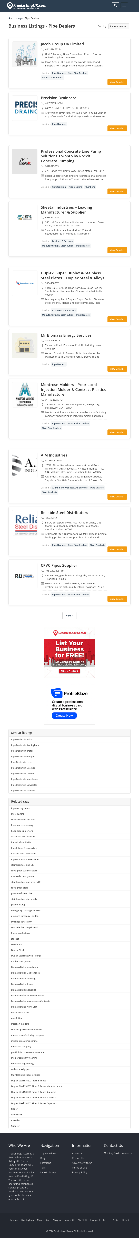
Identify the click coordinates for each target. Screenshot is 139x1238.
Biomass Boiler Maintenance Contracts (30, 1001)
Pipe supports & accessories (25, 859)
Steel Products (49, 492)
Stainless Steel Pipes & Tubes (25, 1074)
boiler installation (20, 1012)
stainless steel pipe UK (22, 864)
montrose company (21, 1046)
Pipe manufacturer (20, 933)
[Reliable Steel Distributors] (24, 522)
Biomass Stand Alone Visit (24, 1006)
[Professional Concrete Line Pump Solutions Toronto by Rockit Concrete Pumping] (24, 161)
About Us (77, 1153)
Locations (45, 1162)
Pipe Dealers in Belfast (22, 739)
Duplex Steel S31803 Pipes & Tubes (28, 1080)
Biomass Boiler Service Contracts (27, 995)
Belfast (125, 1220)
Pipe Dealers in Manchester (24, 779)
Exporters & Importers (64, 310)
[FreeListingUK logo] (26, 6)
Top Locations (48, 1153)
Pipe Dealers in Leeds (21, 762)
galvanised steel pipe (21, 893)
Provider (15, 1120)
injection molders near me (24, 1040)
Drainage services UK (21, 921)
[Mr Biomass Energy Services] (24, 345)
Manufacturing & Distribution (57, 245)
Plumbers (90, 186)
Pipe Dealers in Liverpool (23, 767)
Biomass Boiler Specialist (23, 989)
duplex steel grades (21, 961)
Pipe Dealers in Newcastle (24, 784)
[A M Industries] (24, 465)
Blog (42, 1158)
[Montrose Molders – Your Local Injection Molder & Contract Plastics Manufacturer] (24, 394)
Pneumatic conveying (22, 825)
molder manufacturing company (27, 1035)
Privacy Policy (79, 1172)
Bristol (116, 1220)
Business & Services (62, 241)
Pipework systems (20, 808)
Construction (59, 186)
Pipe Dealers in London (22, 773)
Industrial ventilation (21, 842)
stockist (15, 938)
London (14, 1220)
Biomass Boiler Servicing (23, 978)
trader (14, 1108)
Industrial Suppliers (52, 77)
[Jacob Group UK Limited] (24, 54)
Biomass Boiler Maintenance (25, 972)
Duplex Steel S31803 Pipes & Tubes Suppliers (33, 1091)
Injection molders (20, 1023)
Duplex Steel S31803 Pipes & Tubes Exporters (33, 1103)
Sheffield (82, 1220)
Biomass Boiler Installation (24, 966)
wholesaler (16, 1114)
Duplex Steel (17, 950)
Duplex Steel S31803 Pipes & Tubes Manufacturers (36, 1086)
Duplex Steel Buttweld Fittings (26, 955)
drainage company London (24, 915)
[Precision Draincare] (24, 108)
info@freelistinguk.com (120, 1153)
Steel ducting (17, 813)
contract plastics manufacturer (26, 1029)
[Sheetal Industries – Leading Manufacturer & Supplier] (24, 217)
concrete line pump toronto (25, 927)
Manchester (43, 1220)
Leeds (106, 1220)
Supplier (15, 1125)
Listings (18, 18)
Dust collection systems (23, 819)
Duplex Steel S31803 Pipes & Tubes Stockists (33, 1097)
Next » (69, 615)
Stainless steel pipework (23, 836)
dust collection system (22, 876)
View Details (117, 82)
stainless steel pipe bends (24, 899)
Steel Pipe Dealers (77, 73)
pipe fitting (16, 1018)
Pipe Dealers (58, 73)
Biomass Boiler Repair (22, 984)
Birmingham (27, 1220)
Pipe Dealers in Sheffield (23, 790)
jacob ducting (18, 904)
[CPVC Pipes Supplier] (24, 575)
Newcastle (69, 1220)
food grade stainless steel (24, 870)
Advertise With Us (82, 1162)
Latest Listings (48, 1172)
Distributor (16, 944)
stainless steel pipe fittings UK (26, 881)
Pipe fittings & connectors (24, 847)
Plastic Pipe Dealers (78, 423)
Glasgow (57, 1220)
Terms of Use (79, 1167)
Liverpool (95, 1220)
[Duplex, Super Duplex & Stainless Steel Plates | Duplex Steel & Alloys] (24, 283)
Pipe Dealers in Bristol (22, 750)
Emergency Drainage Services (26, 910)
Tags (43, 1167)
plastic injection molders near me (27, 1052)
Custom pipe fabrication (23, 853)
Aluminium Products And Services (69, 487)
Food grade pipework (22, 830)
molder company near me (24, 1057)
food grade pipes (19, 887)
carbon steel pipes (20, 1069)
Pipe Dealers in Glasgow (23, 756)
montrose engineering (22, 1063)
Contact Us (78, 1158)
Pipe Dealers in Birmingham (25, 745)
